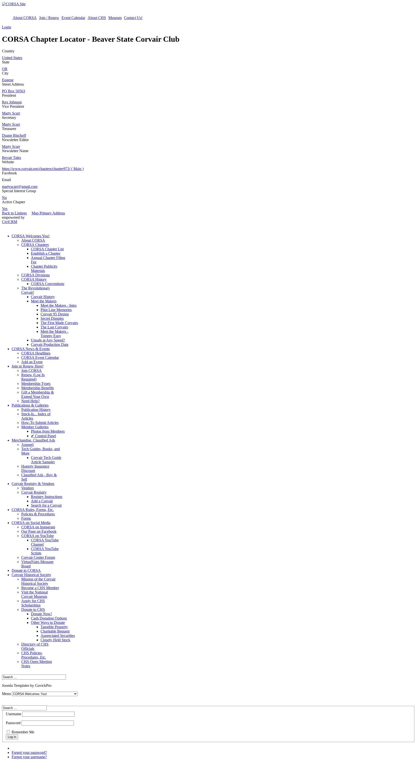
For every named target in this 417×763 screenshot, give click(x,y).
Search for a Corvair (46, 505)
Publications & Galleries (30, 405)
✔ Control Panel (43, 436)
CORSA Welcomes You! (30, 236)
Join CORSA (31, 370)
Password (13, 723)
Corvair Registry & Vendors (33, 484)
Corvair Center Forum (38, 557)
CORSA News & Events (31, 349)
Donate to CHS (33, 609)
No (4, 198)
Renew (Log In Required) (33, 377)
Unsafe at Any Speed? (48, 340)
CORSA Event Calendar (40, 357)
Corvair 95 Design (55, 314)
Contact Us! (133, 18)
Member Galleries (35, 427)
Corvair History (43, 297)
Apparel (27, 445)
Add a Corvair (42, 501)
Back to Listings (14, 213)
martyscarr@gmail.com (19, 186)
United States (12, 58)
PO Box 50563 (13, 91)
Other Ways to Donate (48, 622)
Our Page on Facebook (38, 531)
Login (6, 27)
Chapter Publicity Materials (44, 268)
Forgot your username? (29, 757)
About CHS (97, 18)
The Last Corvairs (54, 327)
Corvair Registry (34, 492)
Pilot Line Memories (56, 310)
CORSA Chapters (35, 245)
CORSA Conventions (47, 284)
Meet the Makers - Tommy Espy (54, 333)
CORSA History (34, 279)
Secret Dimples (52, 318)
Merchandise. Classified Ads (33, 440)
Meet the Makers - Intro (58, 305)
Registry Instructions (46, 497)
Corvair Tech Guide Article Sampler (46, 460)
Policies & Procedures (38, 514)
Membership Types (35, 384)
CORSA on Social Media (31, 523)
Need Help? (30, 401)
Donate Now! (41, 614)
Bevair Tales (11, 158)
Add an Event (31, 362)
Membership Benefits (37, 388)
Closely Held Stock (55, 640)
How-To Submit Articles (40, 423)
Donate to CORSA (26, 570)
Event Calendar (73, 18)
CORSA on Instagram (38, 527)
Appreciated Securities (58, 636)
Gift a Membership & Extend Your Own (37, 394)
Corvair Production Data (49, 344)
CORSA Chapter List (47, 249)
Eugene (8, 80)
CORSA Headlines (35, 353)
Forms (26, 518)
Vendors (27, 488)
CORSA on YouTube (37, 536)
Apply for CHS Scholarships (33, 603)
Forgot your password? (29, 752)
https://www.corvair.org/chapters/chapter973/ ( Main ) (42, 169)
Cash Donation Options (49, 618)
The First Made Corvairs (59, 323)
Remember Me (23, 732)
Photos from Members (48, 431)
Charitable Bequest (55, 631)
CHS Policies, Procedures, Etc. (33, 655)
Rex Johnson (12, 102)
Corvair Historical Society (31, 575)
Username (13, 714)
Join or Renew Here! (27, 366)
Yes (4, 209)
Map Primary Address (48, 213)
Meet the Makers (43, 301)
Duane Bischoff (14, 135)
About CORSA (25, 18)
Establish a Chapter (45, 253)
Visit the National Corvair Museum (34, 594)
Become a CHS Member (40, 588)
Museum (115, 18)
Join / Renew (49, 18)
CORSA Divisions (35, 275)
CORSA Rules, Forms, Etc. (33, 510)
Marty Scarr (11, 113)
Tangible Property (54, 627)
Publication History (36, 410)
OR (4, 69)
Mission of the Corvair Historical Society (38, 581)
